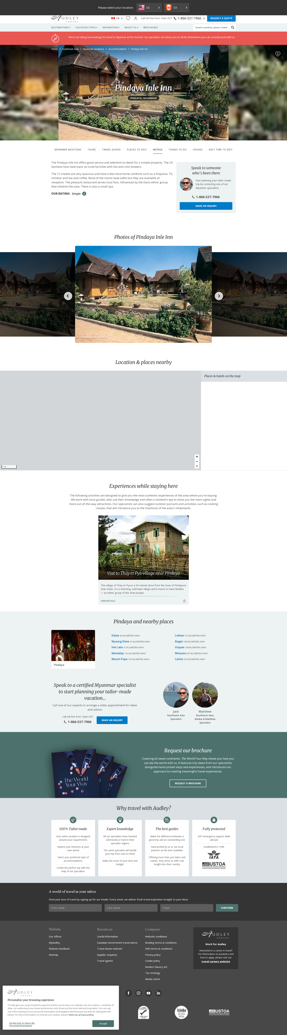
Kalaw (115, 635)
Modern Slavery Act (156, 967)
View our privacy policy (81, 1014)
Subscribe (227, 907)
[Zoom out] (196, 461)
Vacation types (86, 27)
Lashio (179, 659)
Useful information (107, 936)
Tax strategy (152, 972)
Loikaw (179, 635)
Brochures (151, 27)
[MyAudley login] (136, 18)
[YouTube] (148, 993)
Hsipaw (179, 647)
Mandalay (118, 653)
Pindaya (59, 665)
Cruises (198, 149)
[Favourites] (128, 18)
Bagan (179, 641)
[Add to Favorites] (278, 54)
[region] (100, 420)
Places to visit (137, 149)
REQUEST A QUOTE (221, 18)
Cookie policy (152, 960)
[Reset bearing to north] (196, 466)
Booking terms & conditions (161, 942)
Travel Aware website (109, 948)
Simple (76, 193)
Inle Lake (117, 647)
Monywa (180, 653)
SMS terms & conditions (158, 948)
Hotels (157, 149)
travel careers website (215, 961)
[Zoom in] (196, 456)
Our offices (55, 936)
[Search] (233, 27)
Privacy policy (153, 954)
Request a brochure (188, 783)
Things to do (178, 149)
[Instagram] (138, 993)
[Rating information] (84, 194)
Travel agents (105, 960)
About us (131, 27)
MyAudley (54, 942)
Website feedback (59, 948)
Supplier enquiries (107, 954)
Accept (103, 1023)
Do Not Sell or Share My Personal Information (22, 1024)
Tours (92, 149)
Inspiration (110, 27)
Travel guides (111, 149)
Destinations (60, 27)
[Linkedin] (158, 993)
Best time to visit (221, 149)
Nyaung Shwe (120, 641)
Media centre (152, 979)
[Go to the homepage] (65, 18)
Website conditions (156, 936)
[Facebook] (128, 993)
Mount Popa (119, 659)
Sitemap (53, 954)
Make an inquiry (206, 205)
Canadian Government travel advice (117, 942)
